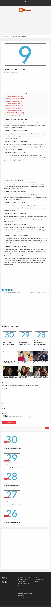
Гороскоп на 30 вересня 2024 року (12, 448)
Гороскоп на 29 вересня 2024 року (12, 467)
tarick (9, 72)
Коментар (4, 388)
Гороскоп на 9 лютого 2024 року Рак (13, 101)
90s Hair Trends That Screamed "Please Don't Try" (25, 362)
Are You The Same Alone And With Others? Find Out (9, 362)
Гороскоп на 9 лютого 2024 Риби (13, 115)
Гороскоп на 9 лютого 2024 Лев (12, 103)
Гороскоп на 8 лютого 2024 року (12, 292)
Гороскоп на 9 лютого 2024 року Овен (14, 96)
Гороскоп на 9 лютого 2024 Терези (13, 107)
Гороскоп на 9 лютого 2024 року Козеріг (15, 112)
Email (4, 408)
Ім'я (3, 403)
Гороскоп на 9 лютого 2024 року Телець (14, 98)
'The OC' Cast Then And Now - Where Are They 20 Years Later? (40, 377)
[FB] (2, 4)
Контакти (38, 581)
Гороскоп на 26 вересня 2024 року (12, 522)
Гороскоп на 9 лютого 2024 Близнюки (14, 100)
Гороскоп (15, 72)
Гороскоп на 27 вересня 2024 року (12, 504)
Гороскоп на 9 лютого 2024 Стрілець (14, 110)
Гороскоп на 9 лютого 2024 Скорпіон (14, 108)
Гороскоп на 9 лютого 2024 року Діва (14, 105)
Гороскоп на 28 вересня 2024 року (12, 485)
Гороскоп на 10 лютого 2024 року (38, 292)
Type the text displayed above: (15, 416)
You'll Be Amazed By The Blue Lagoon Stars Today (25, 377)
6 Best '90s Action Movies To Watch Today (39, 362)
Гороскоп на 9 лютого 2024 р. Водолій (14, 114)
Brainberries (10, 378)
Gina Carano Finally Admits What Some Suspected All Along (10, 377)
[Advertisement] (25, 21)
